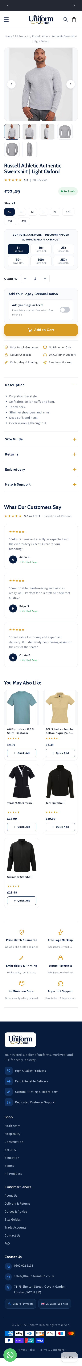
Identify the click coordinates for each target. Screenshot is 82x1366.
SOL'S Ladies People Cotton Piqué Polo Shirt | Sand (59, 731)
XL (55, 212)
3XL (10, 221)
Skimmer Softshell (19, 877)
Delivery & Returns (17, 1203)
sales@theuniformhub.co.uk (34, 1276)
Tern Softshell (55, 803)
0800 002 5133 (23, 1265)
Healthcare (12, 1126)
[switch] (65, 310)
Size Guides (13, 1219)
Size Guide (14, 439)
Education (12, 1158)
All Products (22, 36)
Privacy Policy (26, 1349)
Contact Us (12, 1235)
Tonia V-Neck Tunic (20, 803)
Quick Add (23, 753)
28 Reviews (40, 180)
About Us (11, 1195)
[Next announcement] (74, 5)
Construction (14, 1142)
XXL (68, 212)
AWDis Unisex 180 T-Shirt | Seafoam (20, 731)
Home (8, 36)
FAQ (7, 1243)
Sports (9, 1166)
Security (10, 1150)
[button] (6, 19)
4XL (24, 221)
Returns (11, 454)
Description (15, 385)
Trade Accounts (15, 1227)
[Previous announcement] (7, 5)
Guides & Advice (16, 1211)
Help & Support (17, 484)
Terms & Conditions (52, 1349)
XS (9, 212)
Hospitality (13, 1134)
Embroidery (15, 469)
